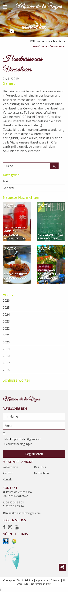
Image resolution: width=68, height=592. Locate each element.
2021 (6, 335)
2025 (6, 307)
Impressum (42, 580)
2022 (6, 328)
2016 (6, 370)
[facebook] (4, 527)
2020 (6, 342)
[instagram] (10, 527)
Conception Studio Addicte (18, 580)
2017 (6, 363)
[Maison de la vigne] (39, 7)
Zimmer (7, 473)
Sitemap (55, 580)
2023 (6, 321)
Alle (5, 181)
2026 (6, 300)
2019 (6, 349)
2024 (6, 314)
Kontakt (7, 479)
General (9, 83)
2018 (6, 356)
